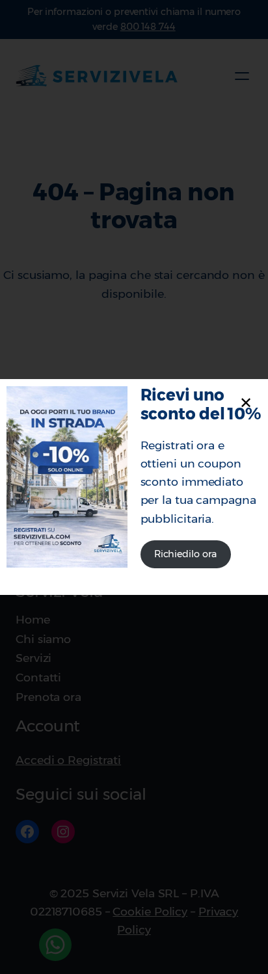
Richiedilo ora (185, 554)
